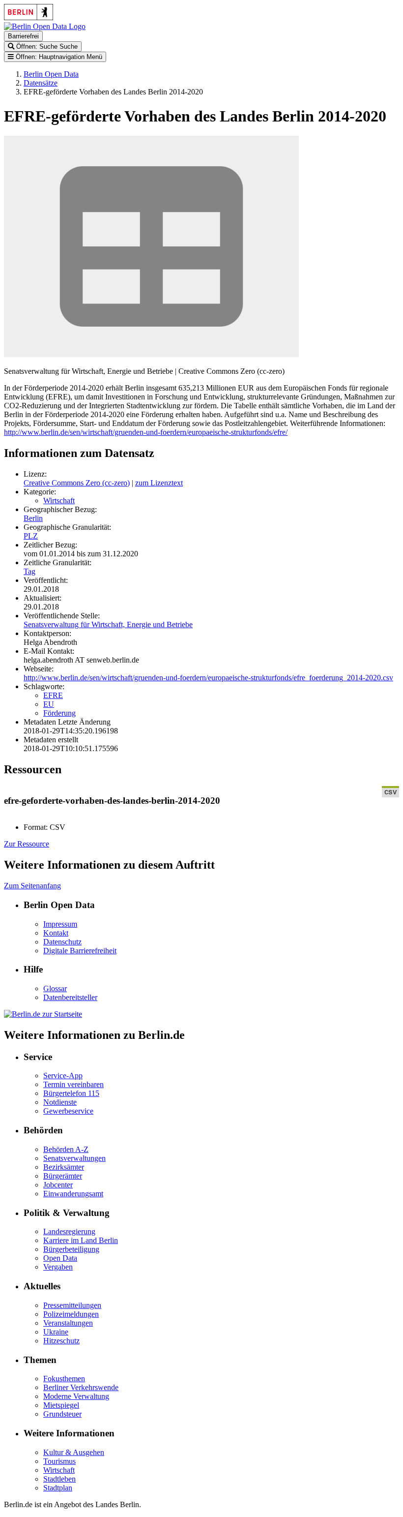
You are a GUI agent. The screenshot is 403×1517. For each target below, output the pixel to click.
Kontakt (55, 933)
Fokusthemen (64, 1378)
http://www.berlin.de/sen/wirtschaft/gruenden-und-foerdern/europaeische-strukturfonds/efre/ (146, 432)
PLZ (31, 536)
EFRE (53, 695)
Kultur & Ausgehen (73, 1452)
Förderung (59, 713)
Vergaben (58, 1267)
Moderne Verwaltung (76, 1396)
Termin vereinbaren (73, 1084)
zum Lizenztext (159, 483)
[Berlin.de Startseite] (43, 1014)
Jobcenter (58, 1185)
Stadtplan (57, 1488)
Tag (29, 571)
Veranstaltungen (68, 1323)
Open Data (60, 1258)
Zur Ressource (26, 844)
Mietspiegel (61, 1405)
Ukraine (55, 1332)
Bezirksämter (63, 1167)
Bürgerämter (62, 1176)
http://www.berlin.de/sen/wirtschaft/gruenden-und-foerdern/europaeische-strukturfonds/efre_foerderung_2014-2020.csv (208, 677)
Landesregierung (69, 1231)
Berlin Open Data (51, 74)
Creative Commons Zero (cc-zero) (77, 483)
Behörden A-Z (65, 1149)
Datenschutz (62, 942)
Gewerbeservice (68, 1111)
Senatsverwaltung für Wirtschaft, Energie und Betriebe (108, 624)
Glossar (55, 988)
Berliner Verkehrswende (80, 1387)
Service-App (63, 1075)
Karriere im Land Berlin (80, 1240)
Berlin (33, 518)
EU (48, 704)
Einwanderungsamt (73, 1193)
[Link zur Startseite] (45, 26)
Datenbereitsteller (70, 997)
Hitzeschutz (61, 1340)
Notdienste (60, 1102)
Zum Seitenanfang (32, 885)
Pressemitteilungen (72, 1305)
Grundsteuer (62, 1414)
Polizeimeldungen (71, 1314)
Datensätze (41, 83)
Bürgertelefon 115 (71, 1093)
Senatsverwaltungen (74, 1158)
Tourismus (59, 1461)
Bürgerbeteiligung (71, 1249)
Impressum (60, 924)
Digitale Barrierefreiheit (79, 950)
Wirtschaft (59, 500)
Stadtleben (59, 1479)
